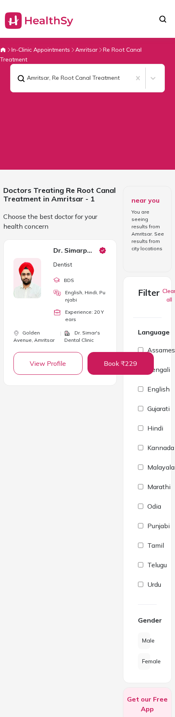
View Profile (48, 363)
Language (154, 332)
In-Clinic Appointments (40, 49)
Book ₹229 (120, 363)
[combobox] (15, 78)
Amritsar (86, 49)
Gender (147, 620)
